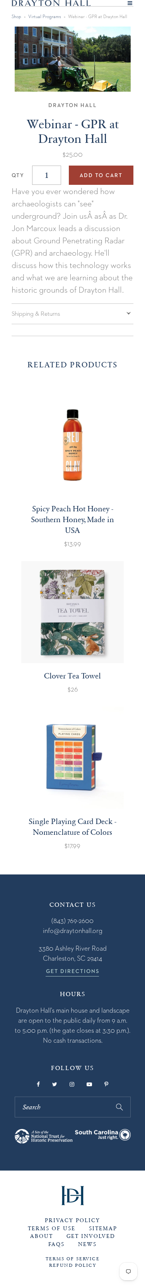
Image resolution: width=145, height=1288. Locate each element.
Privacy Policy (72, 1220)
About (41, 1236)
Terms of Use (51, 1228)
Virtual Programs (44, 16)
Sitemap (103, 1228)
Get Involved (91, 1236)
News (87, 1244)
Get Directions (72, 971)
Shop (16, 16)
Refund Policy (72, 1265)
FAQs (56, 1244)
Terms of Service (73, 1258)
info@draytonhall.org (72, 930)
